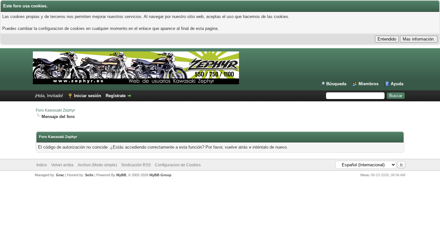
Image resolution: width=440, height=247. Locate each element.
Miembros (368, 83)
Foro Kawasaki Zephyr (55, 110)
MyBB (121, 175)
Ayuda (397, 83)
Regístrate (116, 95)
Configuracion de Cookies (178, 165)
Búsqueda (336, 83)
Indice (41, 165)
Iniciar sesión (87, 95)
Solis (89, 175)
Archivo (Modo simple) (97, 165)
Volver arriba (62, 165)
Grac (60, 175)
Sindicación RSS (136, 165)
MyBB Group (160, 175)
